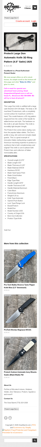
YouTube (10, 418)
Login (33, 21)
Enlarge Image (6, 49)
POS (34, 425)
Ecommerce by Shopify (22, 427)
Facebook (6, 418)
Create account (23, 21)
